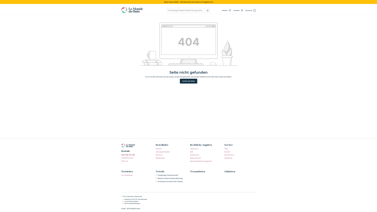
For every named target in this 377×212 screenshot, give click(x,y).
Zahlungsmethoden (163, 152)
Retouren (159, 155)
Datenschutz (194, 155)
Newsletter (228, 158)
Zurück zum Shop (188, 81)
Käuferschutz (229, 155)
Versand (158, 149)
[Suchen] (207, 10)
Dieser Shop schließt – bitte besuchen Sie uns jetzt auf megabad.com (188, 2)
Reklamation (160, 158)
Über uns (124, 161)
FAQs (226, 149)
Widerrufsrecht (195, 158)
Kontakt (227, 152)
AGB (191, 152)
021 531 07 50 (128, 155)
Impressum (194, 149)
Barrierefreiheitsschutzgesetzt (201, 161)
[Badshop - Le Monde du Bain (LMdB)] (142, 10)
